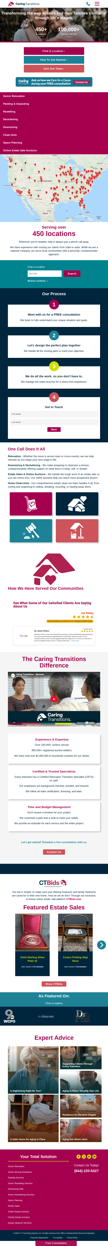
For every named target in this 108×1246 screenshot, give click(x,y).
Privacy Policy (72, 1238)
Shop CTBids (55, 984)
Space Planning (12, 142)
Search (72, 273)
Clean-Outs (10, 134)
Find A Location (53, 51)
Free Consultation (56, 1243)
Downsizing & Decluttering (24, 465)
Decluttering (10, 119)
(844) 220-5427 (86, 1171)
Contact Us (54, 852)
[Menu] (97, 4)
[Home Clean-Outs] (77, 530)
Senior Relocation (14, 96)
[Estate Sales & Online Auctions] (31, 530)
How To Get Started (52, 59)
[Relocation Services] (31, 503)
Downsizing (10, 127)
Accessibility (57, 1238)
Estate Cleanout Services (20, 1223)
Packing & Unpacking (16, 103)
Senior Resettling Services (20, 1183)
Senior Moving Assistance (20, 1172)
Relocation (14, 456)
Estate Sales (14, 1206)
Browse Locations (37, 281)
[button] (6, 944)
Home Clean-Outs (18, 483)
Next (54, 429)
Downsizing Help (15, 1189)
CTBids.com (73, 899)
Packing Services (16, 1177)
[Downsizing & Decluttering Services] (77, 503)
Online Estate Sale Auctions (20, 150)
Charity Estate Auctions (19, 1217)
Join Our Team (52, 68)
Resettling (9, 111)
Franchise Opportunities (39, 1238)
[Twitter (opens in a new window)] (84, 1157)
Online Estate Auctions (18, 1211)
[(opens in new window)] (9, 1016)
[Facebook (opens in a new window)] (78, 1157)
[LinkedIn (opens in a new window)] (89, 1157)
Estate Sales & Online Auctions (26, 474)
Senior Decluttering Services (21, 1194)
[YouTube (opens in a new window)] (94, 1157)
